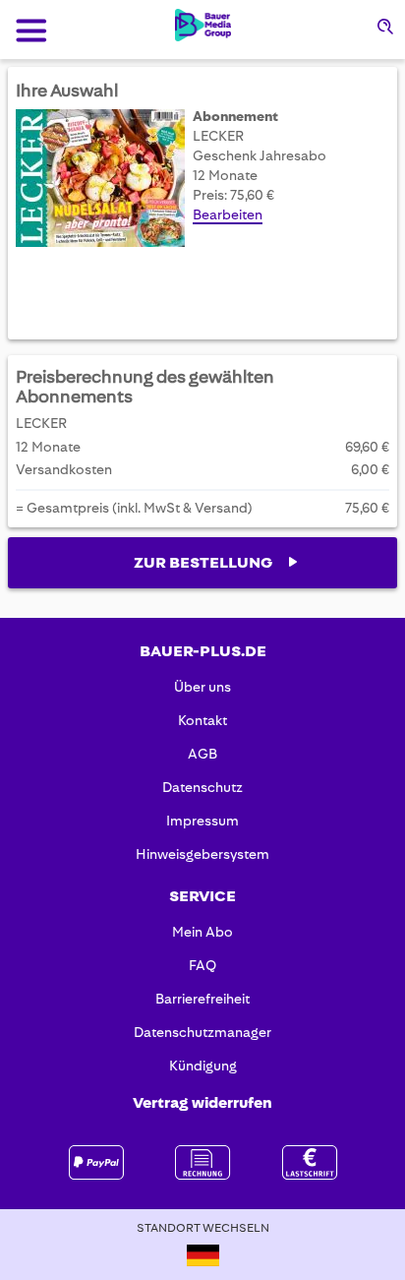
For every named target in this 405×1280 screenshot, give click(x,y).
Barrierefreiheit (202, 998)
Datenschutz (202, 787)
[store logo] (203, 25)
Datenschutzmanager (202, 1032)
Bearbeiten (227, 214)
